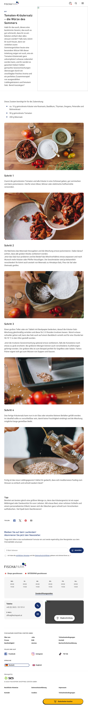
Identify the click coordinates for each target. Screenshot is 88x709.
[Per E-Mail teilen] (31, 520)
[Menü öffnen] (82, 3)
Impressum (62, 687)
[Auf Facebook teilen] (14, 520)
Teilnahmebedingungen (67, 693)
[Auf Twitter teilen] (20, 520)
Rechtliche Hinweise (11, 687)
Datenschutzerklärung (39, 687)
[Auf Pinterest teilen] (25, 520)
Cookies (34, 693)
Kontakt (7, 693)
